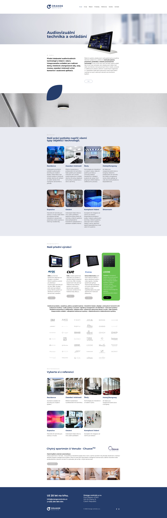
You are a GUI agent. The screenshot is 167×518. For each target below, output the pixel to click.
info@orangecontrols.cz (57, 499)
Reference (104, 6)
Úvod (80, 6)
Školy (86, 166)
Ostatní (69, 209)
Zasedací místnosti (74, 166)
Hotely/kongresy (110, 397)
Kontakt (117, 6)
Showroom (107, 209)
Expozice (51, 209)
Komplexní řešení (91, 209)
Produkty (96, 6)
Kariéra (111, 6)
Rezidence (51, 166)
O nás (85, 6)
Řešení (91, 6)
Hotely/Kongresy (110, 166)
